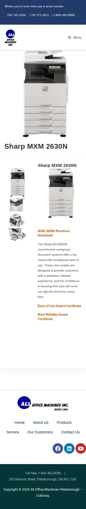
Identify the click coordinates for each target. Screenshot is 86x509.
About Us (40, 422)
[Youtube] (81, 448)
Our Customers (40, 432)
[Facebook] (58, 448)
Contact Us (70, 432)
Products (64, 422)
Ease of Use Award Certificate (59, 306)
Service (12, 432)
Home (20, 422)
